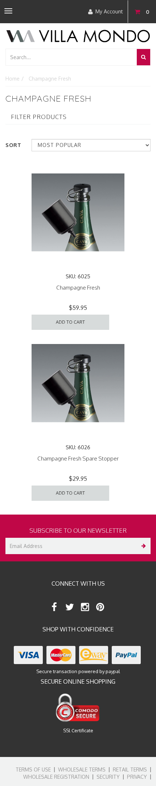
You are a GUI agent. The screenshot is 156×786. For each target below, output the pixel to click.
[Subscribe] (142, 546)
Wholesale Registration (56, 777)
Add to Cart (70, 322)
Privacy (137, 777)
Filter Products (39, 117)
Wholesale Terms (82, 769)
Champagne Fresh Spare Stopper (78, 458)
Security (108, 777)
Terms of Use (33, 769)
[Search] (143, 57)
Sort (13, 145)
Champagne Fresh (78, 287)
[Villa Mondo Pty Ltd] (78, 35)
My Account (109, 11)
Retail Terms (130, 769)
